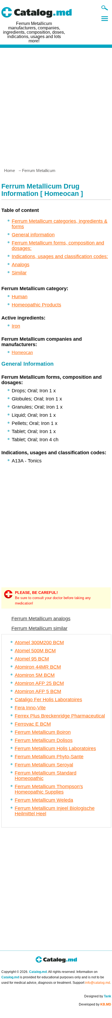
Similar (19, 272)
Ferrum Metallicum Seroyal (44, 765)
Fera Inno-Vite (30, 707)
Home (9, 170)
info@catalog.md (97, 983)
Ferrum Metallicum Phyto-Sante (49, 756)
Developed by (95, 1004)
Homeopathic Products (36, 305)
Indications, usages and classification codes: (60, 256)
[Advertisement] (56, 106)
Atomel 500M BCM (35, 650)
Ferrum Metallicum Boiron (43, 732)
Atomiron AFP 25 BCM (39, 683)
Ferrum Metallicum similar (39, 628)
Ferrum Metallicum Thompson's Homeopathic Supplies (49, 789)
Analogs (20, 264)
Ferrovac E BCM (33, 724)
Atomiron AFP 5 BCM (38, 691)
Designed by (97, 996)
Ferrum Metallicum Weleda (44, 800)
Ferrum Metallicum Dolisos (44, 740)
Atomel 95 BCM (32, 659)
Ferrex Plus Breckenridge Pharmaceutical (60, 716)
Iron (16, 326)
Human (19, 296)
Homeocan (22, 352)
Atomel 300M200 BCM (39, 642)
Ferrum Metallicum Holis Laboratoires (55, 748)
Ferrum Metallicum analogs (40, 618)
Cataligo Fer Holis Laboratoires (48, 699)
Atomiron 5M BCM (35, 675)
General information (33, 234)
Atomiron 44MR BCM (38, 667)
